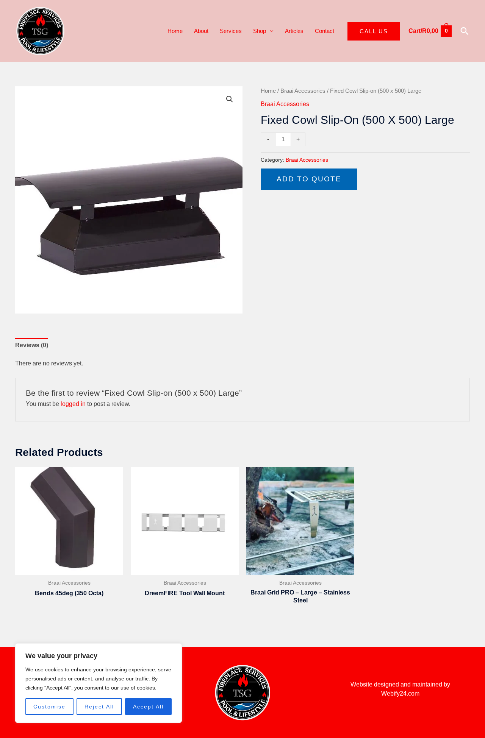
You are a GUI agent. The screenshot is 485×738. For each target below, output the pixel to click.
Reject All (99, 707)
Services (231, 31)
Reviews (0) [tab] (31, 345)
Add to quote (309, 179)
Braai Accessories (302, 91)
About (201, 31)
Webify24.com (400, 693)
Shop (259, 31)
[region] (98, 683)
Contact (324, 31)
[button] (373, 31)
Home (175, 31)
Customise (49, 707)
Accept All (148, 707)
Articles (294, 31)
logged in (73, 404)
